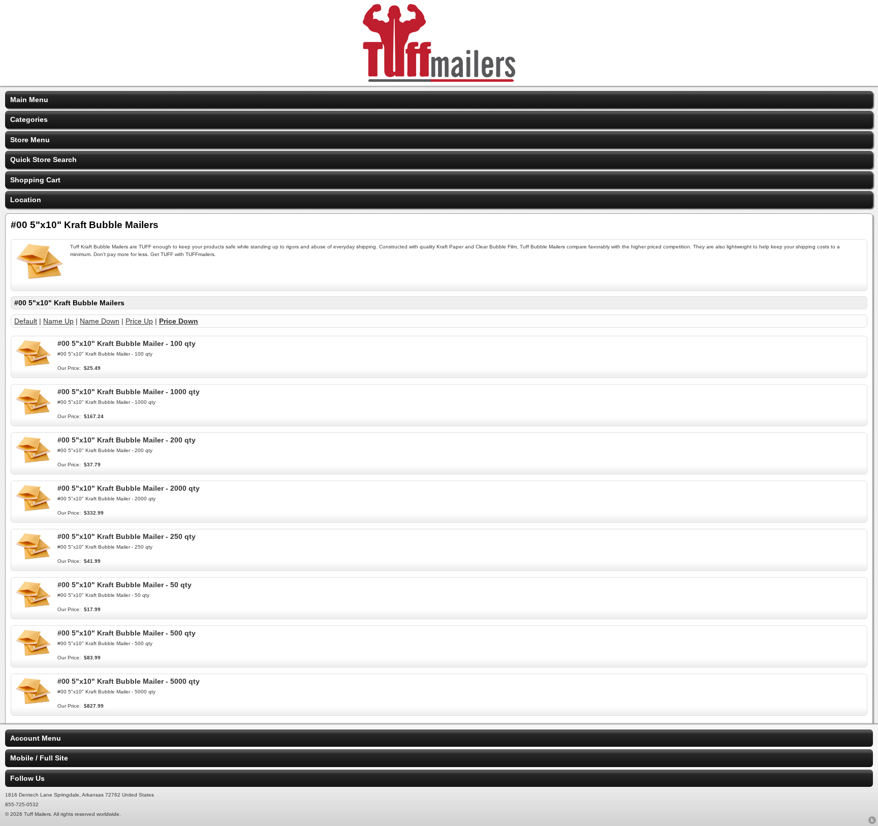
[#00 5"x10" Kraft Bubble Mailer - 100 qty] (33, 365)
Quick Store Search (43, 159)
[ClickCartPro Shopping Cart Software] (872, 822)
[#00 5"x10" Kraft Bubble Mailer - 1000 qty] (33, 413)
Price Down (178, 321)
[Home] (439, 79)
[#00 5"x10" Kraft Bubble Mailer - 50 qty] (33, 606)
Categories (29, 119)
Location (25, 200)
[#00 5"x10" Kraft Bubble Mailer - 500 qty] (33, 655)
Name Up (58, 321)
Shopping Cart (35, 180)
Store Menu (30, 140)
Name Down (99, 321)
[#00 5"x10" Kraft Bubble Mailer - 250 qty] (33, 558)
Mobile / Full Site (39, 758)
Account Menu (35, 738)
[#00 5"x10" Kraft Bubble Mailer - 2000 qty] (33, 510)
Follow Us (27, 778)
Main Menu (29, 100)
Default (25, 321)
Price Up (139, 321)
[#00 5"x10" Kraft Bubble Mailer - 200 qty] (33, 462)
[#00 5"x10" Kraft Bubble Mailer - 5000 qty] (33, 703)
